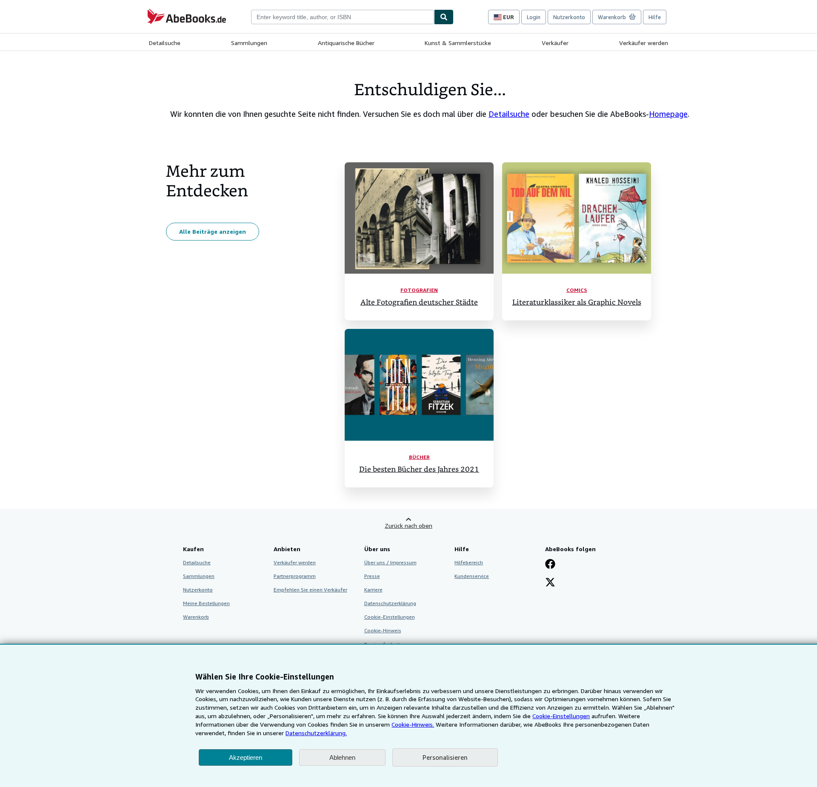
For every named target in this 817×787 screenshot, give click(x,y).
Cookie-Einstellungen (561, 715)
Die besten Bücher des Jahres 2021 (419, 469)
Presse (372, 576)
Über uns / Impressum (390, 562)
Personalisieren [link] (445, 757)
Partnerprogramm (295, 576)
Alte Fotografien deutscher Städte (419, 302)
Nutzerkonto (569, 17)
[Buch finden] (443, 17)
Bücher (419, 457)
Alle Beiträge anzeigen (212, 231)
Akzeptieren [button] (245, 757)
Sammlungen (249, 42)
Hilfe (654, 17)
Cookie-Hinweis (382, 630)
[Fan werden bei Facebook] (550, 565)
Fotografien (419, 290)
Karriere (373, 589)
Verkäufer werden (643, 42)
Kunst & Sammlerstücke (458, 42)
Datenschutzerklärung (390, 603)
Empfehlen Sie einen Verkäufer (310, 589)
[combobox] (342, 17)
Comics (576, 290)
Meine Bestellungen (206, 603)
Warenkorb (196, 617)
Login (533, 17)
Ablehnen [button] (342, 757)
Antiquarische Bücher (346, 42)
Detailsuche (164, 42)
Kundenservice (471, 576)
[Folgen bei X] (550, 583)
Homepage (668, 114)
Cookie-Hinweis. (412, 724)
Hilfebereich (468, 562)
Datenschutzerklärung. (316, 732)
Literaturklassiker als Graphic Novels (576, 302)
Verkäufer (555, 42)
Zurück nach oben (408, 525)
